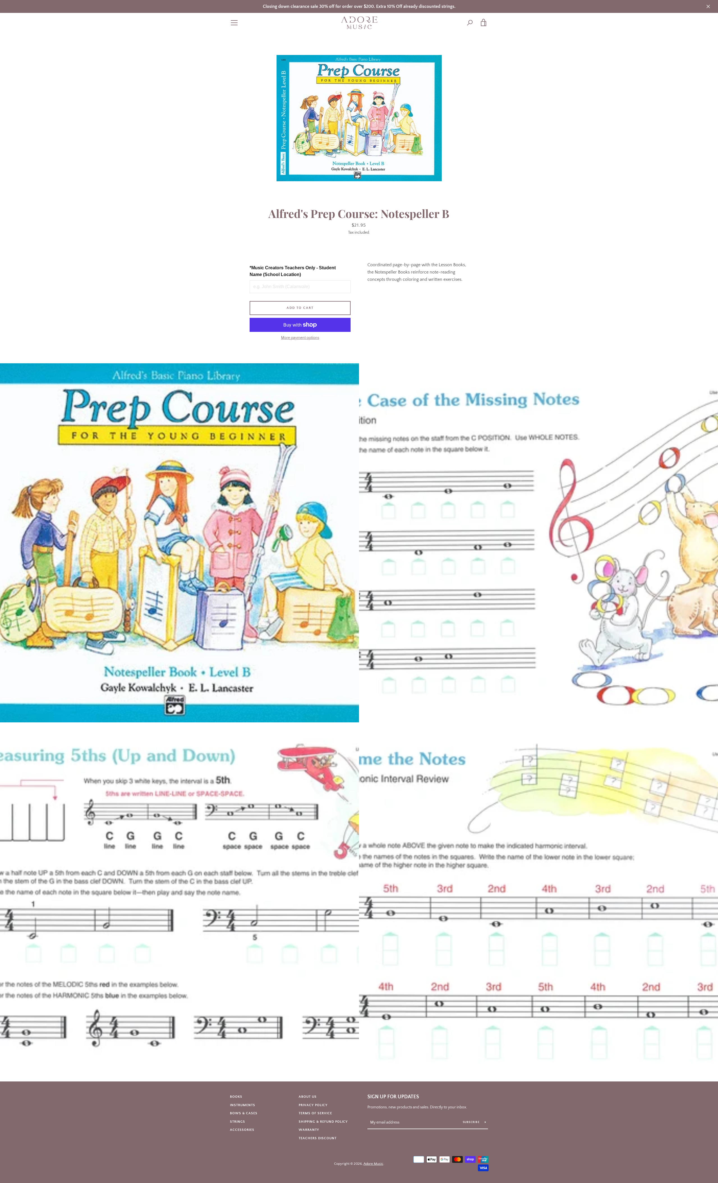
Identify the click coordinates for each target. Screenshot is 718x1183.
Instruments (242, 1105)
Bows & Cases (243, 1113)
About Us (308, 1097)
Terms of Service (315, 1113)
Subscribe (472, 1122)
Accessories (242, 1130)
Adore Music (373, 1164)
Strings (237, 1122)
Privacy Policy (313, 1105)
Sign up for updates (393, 1097)
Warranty (309, 1130)
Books (236, 1097)
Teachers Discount (318, 1138)
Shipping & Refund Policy (323, 1122)
